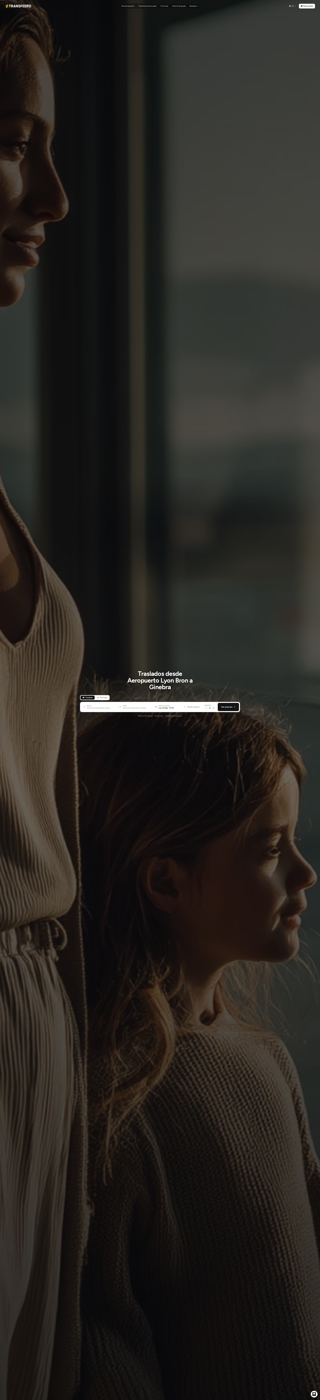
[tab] (87, 698)
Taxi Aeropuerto (127, 6)
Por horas (164, 6)
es (293, 6)
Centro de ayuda (179, 6)
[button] (167, 707)
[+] (213, 707)
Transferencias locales (147, 6)
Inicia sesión (308, 6)
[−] (206, 707)
